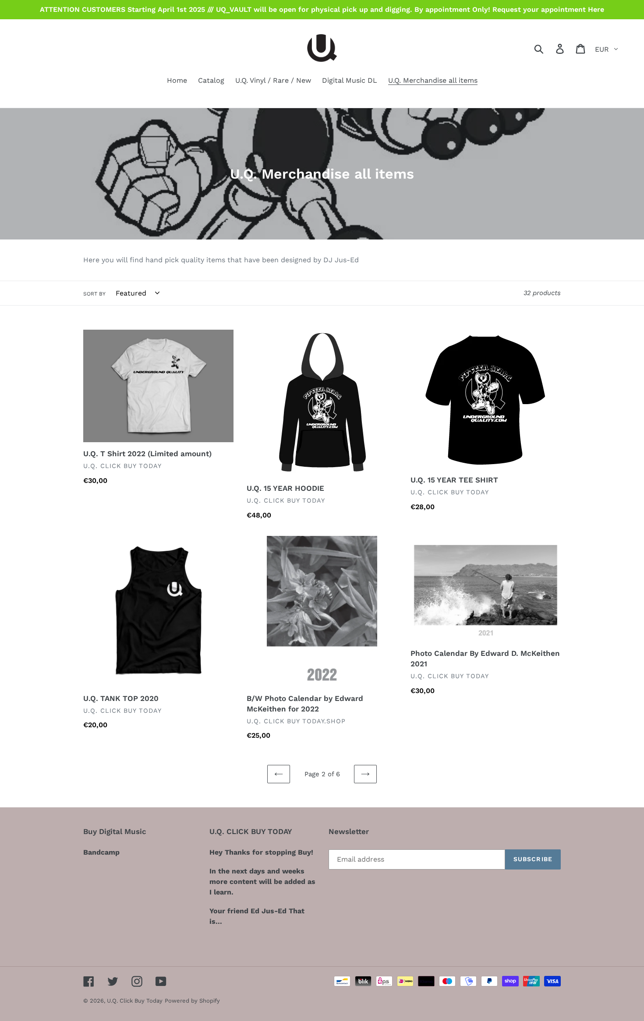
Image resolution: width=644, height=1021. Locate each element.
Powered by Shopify (192, 1000)
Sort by (94, 294)
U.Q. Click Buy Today (135, 1000)
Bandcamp (101, 852)
